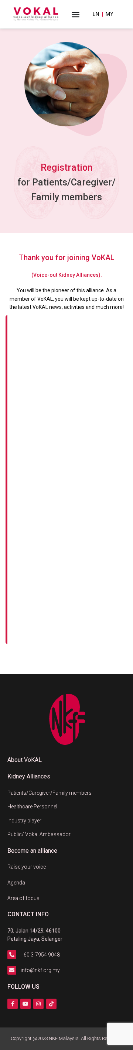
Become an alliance (32, 850)
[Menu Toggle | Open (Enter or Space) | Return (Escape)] (75, 14)
